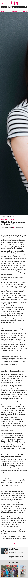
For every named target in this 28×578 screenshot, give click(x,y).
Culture (3, 11)
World (25, 11)
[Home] (14, 3)
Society (14, 11)
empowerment (5, 227)
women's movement (18, 227)
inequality (11, 227)
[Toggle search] (2, 3)
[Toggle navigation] (26, 3)
